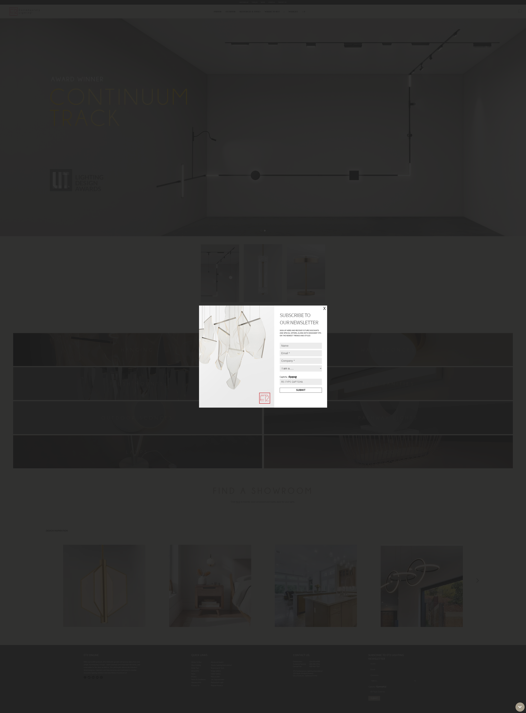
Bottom (520, 707)
